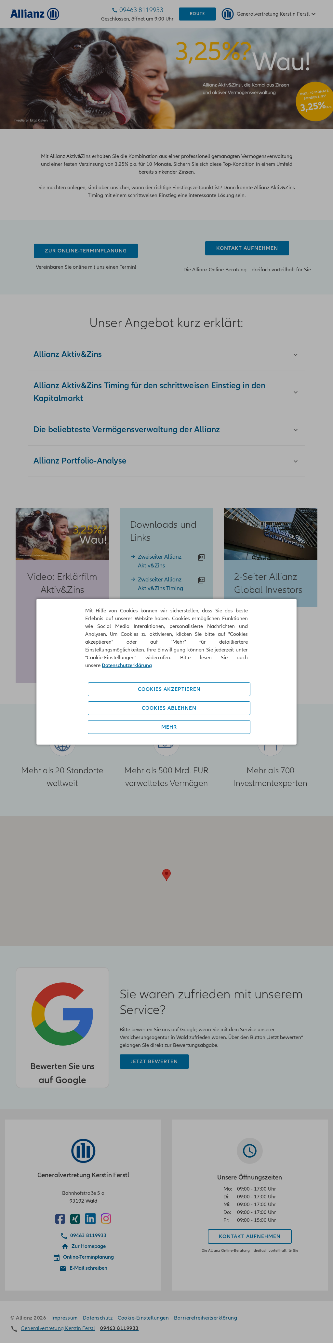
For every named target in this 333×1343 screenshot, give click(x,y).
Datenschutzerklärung (127, 665)
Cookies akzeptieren (169, 689)
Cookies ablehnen (169, 708)
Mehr (169, 727)
